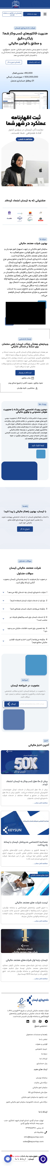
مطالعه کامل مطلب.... (40, 803)
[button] (45, 14)
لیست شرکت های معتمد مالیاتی (31, 903)
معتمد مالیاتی (14, 1156)
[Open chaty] (8, 1159)
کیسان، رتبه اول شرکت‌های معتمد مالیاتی (27, 960)
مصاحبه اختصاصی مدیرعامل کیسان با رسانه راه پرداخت (26, 843)
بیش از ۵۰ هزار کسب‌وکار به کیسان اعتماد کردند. (27, 783)
